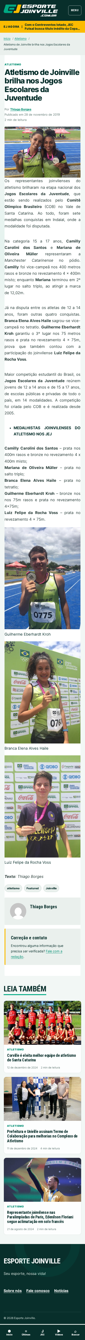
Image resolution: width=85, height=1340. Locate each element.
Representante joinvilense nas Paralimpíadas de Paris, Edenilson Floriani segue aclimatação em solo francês (40, 1217)
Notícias (61, 1290)
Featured (33, 888)
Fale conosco (38, 1290)
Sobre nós (13, 1290)
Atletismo (21, 38)
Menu (74, 10)
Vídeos (59, 1332)
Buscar (76, 1332)
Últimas (26, 1332)
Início (7, 38)
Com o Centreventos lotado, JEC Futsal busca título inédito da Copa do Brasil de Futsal (51, 27)
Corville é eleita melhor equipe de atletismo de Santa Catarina (41, 1057)
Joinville (51, 888)
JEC (42, 1332)
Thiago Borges (20, 109)
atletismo (13, 888)
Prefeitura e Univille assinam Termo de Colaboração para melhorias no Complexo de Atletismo (42, 1136)
